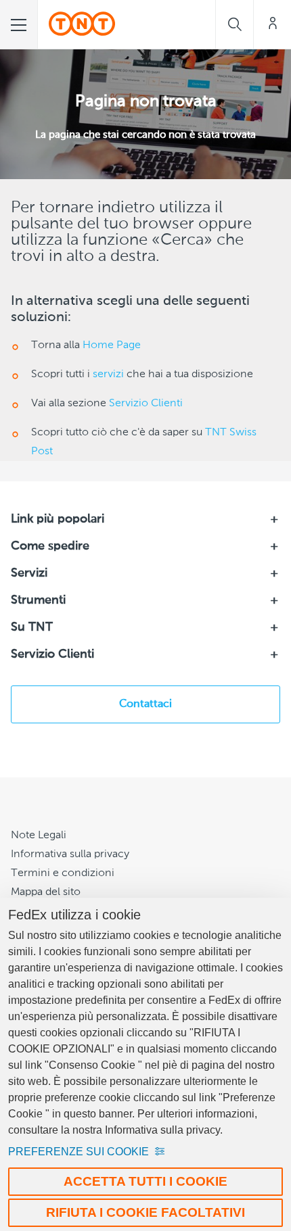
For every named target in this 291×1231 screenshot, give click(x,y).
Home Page (112, 345)
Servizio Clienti (146, 403)
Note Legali (38, 835)
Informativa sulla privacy (70, 854)
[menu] (19, 24)
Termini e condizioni (62, 873)
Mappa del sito (46, 892)
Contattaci (145, 704)
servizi (108, 374)
